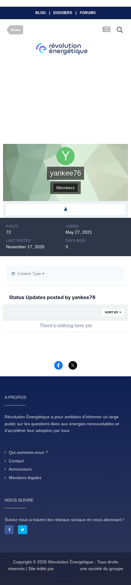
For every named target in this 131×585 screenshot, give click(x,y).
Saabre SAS (67, 568)
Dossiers (62, 13)
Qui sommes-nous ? (28, 452)
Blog (40, 13)
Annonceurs (20, 469)
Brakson (64, 575)
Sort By (112, 312)
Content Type (28, 273)
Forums (88, 13)
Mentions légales (25, 477)
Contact (16, 460)
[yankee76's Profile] (65, 209)
